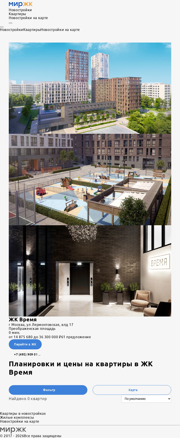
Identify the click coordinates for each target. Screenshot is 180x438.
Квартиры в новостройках (23, 413)
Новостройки (20, 10)
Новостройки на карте (28, 18)
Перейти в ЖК (25, 344)
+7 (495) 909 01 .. (27, 354)
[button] (90, 88)
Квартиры (17, 14)
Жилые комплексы (17, 417)
